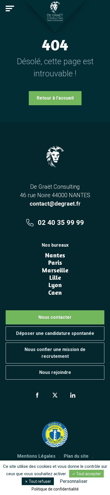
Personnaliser (73, 481)
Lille (55, 277)
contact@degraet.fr (55, 203)
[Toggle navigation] (10, 8)
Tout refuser (39, 481)
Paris (55, 262)
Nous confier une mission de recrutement (55, 353)
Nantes (55, 255)
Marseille (55, 270)
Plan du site (76, 456)
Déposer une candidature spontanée (55, 333)
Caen (55, 292)
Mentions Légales (36, 456)
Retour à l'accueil (55, 98)
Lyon (55, 285)
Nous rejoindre (55, 372)
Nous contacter (55, 317)
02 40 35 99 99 (61, 223)
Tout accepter (88, 474)
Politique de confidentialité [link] (55, 489)
